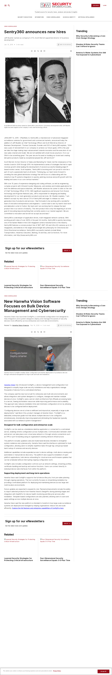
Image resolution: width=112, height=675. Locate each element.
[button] (5, 5)
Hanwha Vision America (20, 325)
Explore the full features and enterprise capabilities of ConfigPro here (37, 508)
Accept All (103, 671)
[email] (44, 51)
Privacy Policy (57, 671)
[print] (71, 51)
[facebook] (32, 51)
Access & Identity (69, 17)
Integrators (39, 17)
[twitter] (38, 51)
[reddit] (41, 51)
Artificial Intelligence (86, 17)
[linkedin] (35, 51)
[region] (56, 671)
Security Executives (25, 17)
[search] (9, 5)
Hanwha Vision (9, 385)
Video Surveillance (53, 17)
